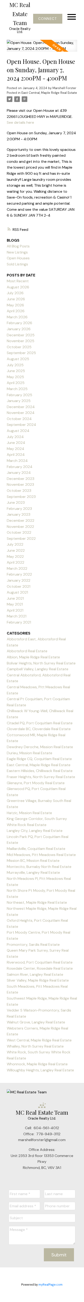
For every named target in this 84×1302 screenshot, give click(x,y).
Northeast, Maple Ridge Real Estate (37, 902)
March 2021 (16, 616)
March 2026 (17, 317)
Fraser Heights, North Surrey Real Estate (41, 776)
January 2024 (19, 472)
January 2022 (18, 580)
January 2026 (19, 328)
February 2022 (19, 574)
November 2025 (20, 340)
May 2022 (15, 556)
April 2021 (15, 610)
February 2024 (19, 466)
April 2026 (15, 310)
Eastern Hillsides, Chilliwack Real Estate (40, 770)
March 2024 (17, 460)
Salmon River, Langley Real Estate (35, 974)
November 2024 (21, 412)
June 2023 (16, 502)
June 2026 (16, 299)
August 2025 (18, 358)
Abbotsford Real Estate (27, 651)
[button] (47, 19)
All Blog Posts (18, 246)
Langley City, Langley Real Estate (35, 830)
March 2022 (17, 568)
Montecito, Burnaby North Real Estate (39, 866)
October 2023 (19, 490)
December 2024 (21, 406)
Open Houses (18, 258)
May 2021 (15, 604)
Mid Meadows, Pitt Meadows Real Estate (41, 854)
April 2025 (15, 382)
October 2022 (19, 532)
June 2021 (15, 598)
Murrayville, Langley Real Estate (33, 872)
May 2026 (15, 305)
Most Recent (18, 281)
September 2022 (21, 538)
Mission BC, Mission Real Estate (33, 860)
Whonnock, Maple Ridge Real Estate (37, 1064)
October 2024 (19, 418)
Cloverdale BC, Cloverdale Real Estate (39, 728)
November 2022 (20, 526)
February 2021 (19, 622)
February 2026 (19, 322)
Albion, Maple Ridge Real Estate (33, 657)
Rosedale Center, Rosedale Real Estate (40, 968)
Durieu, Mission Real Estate (29, 753)
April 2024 (16, 454)
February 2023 (19, 508)
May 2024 (15, 448)
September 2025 (21, 352)
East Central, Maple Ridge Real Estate (49, 93)
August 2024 (18, 430)
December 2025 (21, 335)
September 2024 (21, 424)
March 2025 (17, 388)
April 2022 (15, 562)
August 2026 (18, 287)
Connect (47, 19)
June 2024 (16, 442)
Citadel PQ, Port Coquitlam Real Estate (40, 723)
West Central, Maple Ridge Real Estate (39, 1040)
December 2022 (20, 520)
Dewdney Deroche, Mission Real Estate (40, 746)
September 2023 (21, 496)
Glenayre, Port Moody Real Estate (36, 782)
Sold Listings (17, 264)
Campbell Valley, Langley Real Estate (37, 669)
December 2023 (20, 478)
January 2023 (18, 514)
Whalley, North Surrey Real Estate (35, 1046)
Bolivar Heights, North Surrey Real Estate (41, 663)
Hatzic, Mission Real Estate (29, 812)
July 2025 (15, 365)
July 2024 (15, 436)
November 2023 (20, 484)
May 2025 (15, 376)
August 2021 (17, 592)
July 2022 (15, 544)
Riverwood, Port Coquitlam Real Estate (40, 962)
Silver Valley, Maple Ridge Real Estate (38, 980)
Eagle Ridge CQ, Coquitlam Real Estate (39, 758)
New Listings (17, 252)
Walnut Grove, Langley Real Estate (36, 1022)
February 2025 (19, 394)
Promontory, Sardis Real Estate (33, 944)
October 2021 (18, 586)
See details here (20, 122)
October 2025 (19, 347)
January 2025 (19, 400)
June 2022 (16, 550)
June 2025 (16, 370)
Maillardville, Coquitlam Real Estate (36, 848)
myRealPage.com (50, 1285)
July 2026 (15, 292)
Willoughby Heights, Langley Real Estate (40, 1070)
